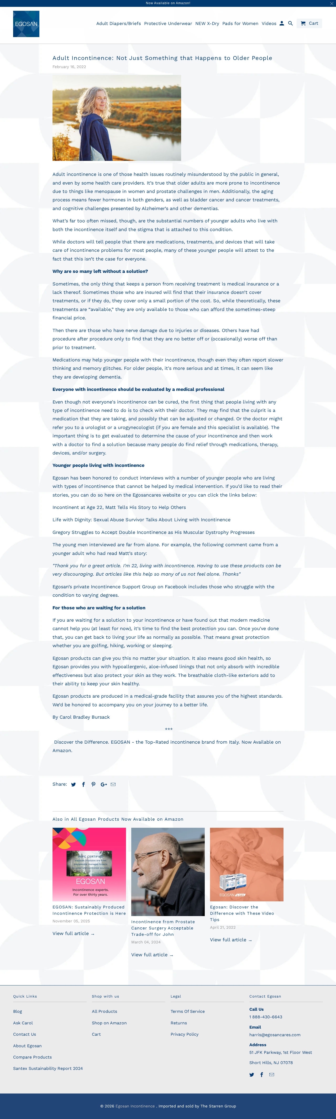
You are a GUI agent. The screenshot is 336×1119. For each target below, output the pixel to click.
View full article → (73, 933)
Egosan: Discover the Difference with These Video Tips (242, 913)
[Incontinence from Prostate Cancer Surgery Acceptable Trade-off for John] (168, 872)
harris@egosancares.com (275, 1034)
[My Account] (282, 24)
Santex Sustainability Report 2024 (48, 1068)
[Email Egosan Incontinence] (272, 1074)
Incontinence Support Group (123, 586)
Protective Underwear (168, 23)
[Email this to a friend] (112, 784)
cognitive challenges (85, 208)
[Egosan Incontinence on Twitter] (252, 1074)
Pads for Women (240, 23)
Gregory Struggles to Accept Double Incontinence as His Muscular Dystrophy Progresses (153, 532)
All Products (104, 1011)
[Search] (291, 24)
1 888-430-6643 (265, 1016)
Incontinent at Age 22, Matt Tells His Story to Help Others (119, 507)
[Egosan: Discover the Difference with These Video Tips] (247, 864)
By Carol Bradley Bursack (81, 717)
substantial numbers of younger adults (200, 220)
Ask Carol (23, 1022)
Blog (17, 1011)
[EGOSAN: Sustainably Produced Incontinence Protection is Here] (89, 864)
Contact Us (24, 1034)
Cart (96, 1034)
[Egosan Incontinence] (26, 24)
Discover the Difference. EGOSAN (92, 742)
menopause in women (119, 191)
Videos (269, 23)
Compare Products (32, 1057)
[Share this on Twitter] (73, 784)
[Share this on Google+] (102, 784)
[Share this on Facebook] (82, 784)
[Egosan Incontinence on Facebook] (262, 1074)
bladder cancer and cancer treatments (234, 199)
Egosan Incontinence (136, 1106)
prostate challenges (179, 191)
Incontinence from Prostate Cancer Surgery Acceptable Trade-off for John (163, 928)
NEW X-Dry (207, 23)
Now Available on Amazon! (168, 3)
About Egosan (27, 1045)
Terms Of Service (188, 1011)
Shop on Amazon (109, 1022)
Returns (179, 1022)
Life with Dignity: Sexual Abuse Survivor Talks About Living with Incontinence (141, 519)
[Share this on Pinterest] (92, 784)
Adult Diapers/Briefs (118, 23)
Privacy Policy (184, 1034)
